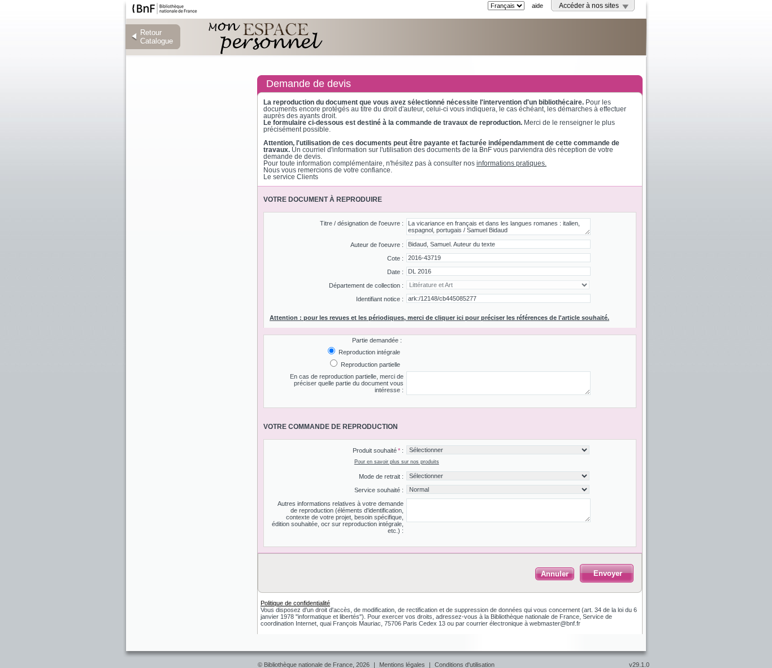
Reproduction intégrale (368, 352)
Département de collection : (366, 285)
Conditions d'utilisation (465, 664)
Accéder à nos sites (589, 5)
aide (537, 5)
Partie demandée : (377, 340)
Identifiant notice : (380, 299)
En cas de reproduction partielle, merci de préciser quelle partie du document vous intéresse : (347, 383)
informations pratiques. (511, 163)
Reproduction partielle (369, 364)
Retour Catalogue (156, 36)
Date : (395, 271)
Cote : (395, 258)
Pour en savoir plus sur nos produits (396, 462)
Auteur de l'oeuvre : (377, 244)
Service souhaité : (379, 490)
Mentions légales (402, 664)
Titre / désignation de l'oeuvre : (362, 223)
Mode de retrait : (381, 476)
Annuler (555, 574)
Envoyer (607, 573)
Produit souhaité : (378, 450)
